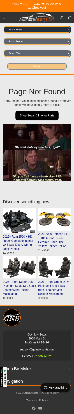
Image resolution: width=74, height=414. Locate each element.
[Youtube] (40, 408)
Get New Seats (30, 393)
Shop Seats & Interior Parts (37, 115)
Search (37, 66)
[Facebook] (34, 408)
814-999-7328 (43, 356)
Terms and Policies (37, 400)
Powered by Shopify (49, 393)
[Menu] (4, 18)
